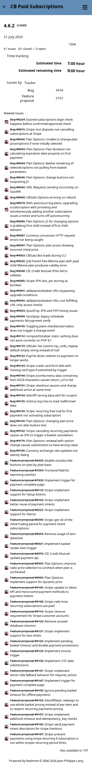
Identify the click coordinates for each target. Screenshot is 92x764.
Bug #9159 (17, 411)
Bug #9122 (17, 356)
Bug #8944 (17, 163)
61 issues (10, 49)
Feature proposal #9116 (26, 611)
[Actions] (84, 122)
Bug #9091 (17, 291)
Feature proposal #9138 (26, 661)
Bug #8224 (17, 119)
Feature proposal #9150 (26, 690)
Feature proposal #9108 (26, 601)
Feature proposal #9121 (26, 631)
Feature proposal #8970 (26, 553)
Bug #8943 (17, 149)
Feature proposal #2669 (26, 460)
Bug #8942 (17, 139)
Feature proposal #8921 (26, 544)
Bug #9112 (17, 336)
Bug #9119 (17, 346)
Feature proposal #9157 (26, 714)
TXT (85, 750)
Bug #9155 (17, 401)
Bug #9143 (17, 366)
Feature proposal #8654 (26, 534)
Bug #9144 (17, 375)
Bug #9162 (17, 431)
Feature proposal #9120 (26, 621)
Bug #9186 (17, 450)
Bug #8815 (17, 129)
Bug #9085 (17, 281)
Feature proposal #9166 (26, 724)
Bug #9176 (17, 441)
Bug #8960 (17, 187)
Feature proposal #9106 (26, 587)
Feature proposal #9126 (26, 641)
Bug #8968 (17, 197)
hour (76, 63)
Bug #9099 (17, 316)
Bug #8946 (17, 177)
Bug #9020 (17, 261)
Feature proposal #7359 (26, 470)
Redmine (32, 761)
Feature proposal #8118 (26, 490)
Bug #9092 (17, 300)
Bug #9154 (17, 395)
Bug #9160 (17, 421)
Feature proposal (27, 98)
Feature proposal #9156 (26, 700)
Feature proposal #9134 (26, 651)
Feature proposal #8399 (26, 520)
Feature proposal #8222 (26, 510)
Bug (31, 90)
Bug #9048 (17, 271)
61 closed (25, 49)
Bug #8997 (17, 245)
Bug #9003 (17, 255)
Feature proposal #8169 (26, 500)
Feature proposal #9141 (26, 671)
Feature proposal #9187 (26, 734)
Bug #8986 (17, 221)
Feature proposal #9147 (26, 680)
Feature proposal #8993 (26, 563)
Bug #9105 (17, 326)
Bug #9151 (17, 385)
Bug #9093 (17, 311)
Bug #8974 (17, 203)
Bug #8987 (17, 235)
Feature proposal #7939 (26, 480)
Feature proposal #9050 (26, 577)
